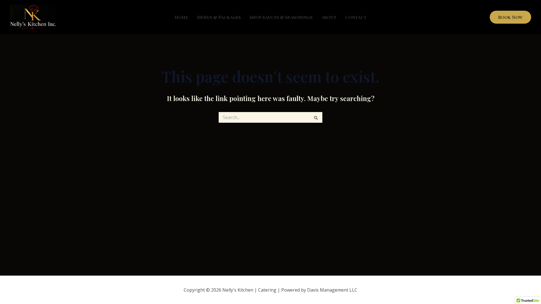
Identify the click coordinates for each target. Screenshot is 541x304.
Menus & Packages (219, 17)
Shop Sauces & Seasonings (281, 17)
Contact (356, 17)
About (329, 17)
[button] (510, 17)
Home (181, 17)
